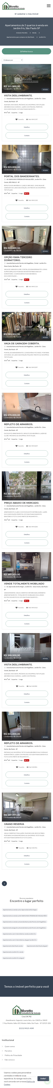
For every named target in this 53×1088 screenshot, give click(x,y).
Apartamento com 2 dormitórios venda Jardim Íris (19, 934)
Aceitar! (43, 1078)
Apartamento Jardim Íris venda (13, 952)
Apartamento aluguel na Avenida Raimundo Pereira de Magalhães (24, 928)
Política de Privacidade (13, 1055)
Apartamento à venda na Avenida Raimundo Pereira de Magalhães (24, 922)
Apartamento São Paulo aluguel (37, 946)
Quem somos (10, 1046)
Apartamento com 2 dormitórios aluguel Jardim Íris (20, 940)
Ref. (33, 119)
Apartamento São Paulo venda (13, 946)
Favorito (21, 119)
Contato (26, 135)
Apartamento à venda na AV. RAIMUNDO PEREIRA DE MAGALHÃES (25, 916)
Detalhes (27, 127)
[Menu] (49, 6)
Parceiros (8, 1051)
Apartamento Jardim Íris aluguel (13, 958)
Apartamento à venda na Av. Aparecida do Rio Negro (20, 910)
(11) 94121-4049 (27, 1028)
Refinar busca (27, 51)
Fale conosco (10, 1060)
